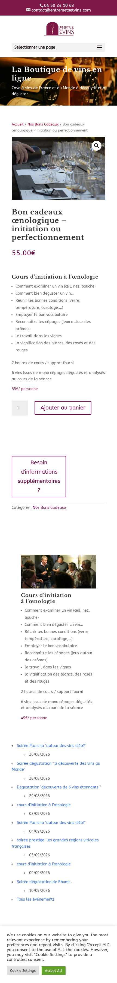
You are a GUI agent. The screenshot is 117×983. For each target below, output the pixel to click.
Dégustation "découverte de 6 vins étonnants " (59, 787)
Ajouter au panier (63, 408)
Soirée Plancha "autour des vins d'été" (51, 745)
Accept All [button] (53, 971)
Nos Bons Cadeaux (43, 124)
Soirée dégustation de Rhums (43, 882)
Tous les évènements (36, 899)
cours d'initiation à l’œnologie (44, 805)
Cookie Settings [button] (23, 971)
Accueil (18, 124)
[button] (96, 146)
